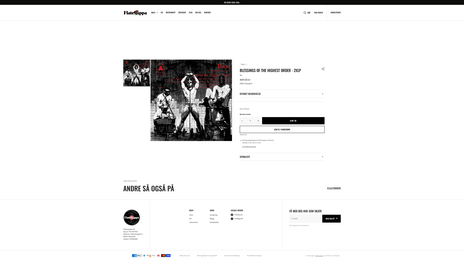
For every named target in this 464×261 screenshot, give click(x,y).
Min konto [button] (318, 12)
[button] (323, 68)
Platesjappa (319, 256)
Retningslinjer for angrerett (207, 256)
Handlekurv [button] (336, 12)
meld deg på (330, 218)
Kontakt (207, 12)
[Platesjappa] (135, 13)
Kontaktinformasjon (254, 256)
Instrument (170, 12)
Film (190, 12)
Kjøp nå (293, 120)
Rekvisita (182, 12)
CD (162, 12)
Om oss (198, 12)
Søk (308, 12)
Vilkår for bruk (184, 256)
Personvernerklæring (232, 256)
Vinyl (153, 12)
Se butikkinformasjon (249, 147)
